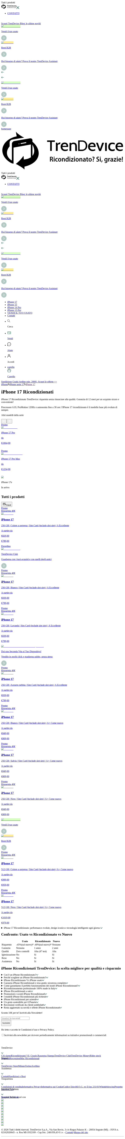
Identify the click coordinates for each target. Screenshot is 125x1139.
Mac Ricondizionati (29, 1058)
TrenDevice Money (80, 1055)
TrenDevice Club (62, 1055)
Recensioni (15, 1058)
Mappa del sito (81, 1132)
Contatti (11, 315)
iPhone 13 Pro (14, 310)
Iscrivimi (6, 1023)
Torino (28, 1066)
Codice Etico (69, 1086)
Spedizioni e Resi (17, 1076)
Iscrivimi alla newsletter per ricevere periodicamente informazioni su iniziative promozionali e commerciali (55, 1035)
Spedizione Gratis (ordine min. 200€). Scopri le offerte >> (29, 381)
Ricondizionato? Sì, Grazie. (24, 1055)
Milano (21, 1066)
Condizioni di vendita (11, 1086)
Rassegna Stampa (46, 1055)
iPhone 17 (12, 302)
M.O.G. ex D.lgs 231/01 (87, 1086)
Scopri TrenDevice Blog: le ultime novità (21, 23)
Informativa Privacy (31, 1086)
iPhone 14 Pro (14, 307)
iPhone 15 (12, 304)
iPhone (4, 384)
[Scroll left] (4, 421)
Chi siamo (6, 1055)
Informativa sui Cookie (52, 1086)
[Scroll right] (9, 421)
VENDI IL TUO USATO (19, 313)
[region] (62, 457)
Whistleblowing (106, 1086)
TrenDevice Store (9, 1066)
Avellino (35, 1066)
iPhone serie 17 (16, 384)
